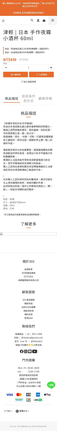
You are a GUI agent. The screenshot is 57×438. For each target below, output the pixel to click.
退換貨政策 (28, 310)
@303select (36, 341)
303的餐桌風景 (28, 272)
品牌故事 (28, 269)
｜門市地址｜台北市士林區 (28, 382)
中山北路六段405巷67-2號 (28, 386)
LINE (27, 378)
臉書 (22, 378)
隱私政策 (28, 314)
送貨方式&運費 (28, 307)
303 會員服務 (29, 299)
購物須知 (28, 303)
